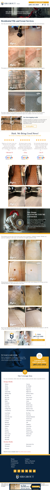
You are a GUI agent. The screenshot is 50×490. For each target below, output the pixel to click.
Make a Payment (30, 461)
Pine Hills (7, 437)
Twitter (22, 471)
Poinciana (7, 448)
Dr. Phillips (28, 386)
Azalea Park (7, 391)
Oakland (7, 426)
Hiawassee (28, 403)
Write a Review (42, 4)
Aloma (6, 386)
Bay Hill (7, 395)
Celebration (7, 444)
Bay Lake (7, 397)
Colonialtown (8, 410)
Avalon (6, 389)
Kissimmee (28, 446)
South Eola (28, 420)
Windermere (29, 430)
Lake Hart (7, 415)
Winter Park (29, 433)
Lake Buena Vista (30, 410)
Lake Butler (7, 413)
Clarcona (7, 404)
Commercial (14, 463)
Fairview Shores (29, 393)
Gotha (27, 401)
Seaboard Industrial (30, 416)
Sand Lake (28, 415)
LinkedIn (30, 471)
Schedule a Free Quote (38, 340)
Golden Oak (29, 399)
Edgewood (28, 391)
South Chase (29, 418)
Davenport (7, 446)
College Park (8, 408)
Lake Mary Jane (8, 416)
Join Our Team (29, 463)
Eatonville (28, 388)
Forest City (28, 395)
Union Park (28, 426)
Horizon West (29, 406)
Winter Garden (29, 432)
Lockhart (7, 420)
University (28, 428)
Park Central (7, 433)
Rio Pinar (28, 413)
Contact (27, 459)
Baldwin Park (8, 393)
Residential (14, 461)
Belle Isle (7, 399)
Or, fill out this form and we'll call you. (39, 366)
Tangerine (28, 424)
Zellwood (28, 435)
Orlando (6, 430)
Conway (28, 384)
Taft (27, 422)
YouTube (26, 471)
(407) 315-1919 (34, 5)
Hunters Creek (29, 408)
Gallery (13, 465)
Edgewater (28, 389)
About (13, 467)
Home (13, 459)
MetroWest (7, 424)
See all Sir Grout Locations (25, 451)
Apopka (6, 388)
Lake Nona (7, 418)
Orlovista (7, 432)
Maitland (7, 422)
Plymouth (7, 439)
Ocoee (6, 428)
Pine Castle (7, 435)
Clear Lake (7, 406)
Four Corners (29, 397)
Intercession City (30, 444)
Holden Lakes (29, 404)
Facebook (19, 471)
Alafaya (6, 384)
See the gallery (30, 126)
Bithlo (6, 401)
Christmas (7, 403)
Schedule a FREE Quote (39, 2)
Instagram (15, 471)
